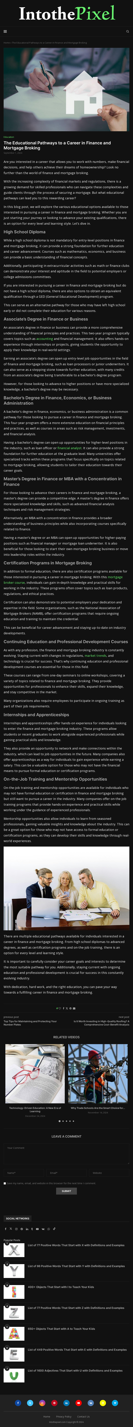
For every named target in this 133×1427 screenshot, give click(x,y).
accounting (44, 339)
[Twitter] (11, 1229)
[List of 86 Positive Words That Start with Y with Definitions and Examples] (14, 1271)
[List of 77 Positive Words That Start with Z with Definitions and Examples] (14, 1313)
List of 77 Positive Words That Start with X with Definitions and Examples (76, 1245)
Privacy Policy (63, 1416)
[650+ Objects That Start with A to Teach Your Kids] (14, 1334)
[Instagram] (16, 1229)
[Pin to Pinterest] (70, 1008)
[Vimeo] (115, 1403)
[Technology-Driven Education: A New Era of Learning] (35, 1073)
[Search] (127, 31)
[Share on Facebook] (63, 1008)
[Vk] (43, 1229)
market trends (95, 655)
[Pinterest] (22, 1229)
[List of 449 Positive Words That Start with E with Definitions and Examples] (14, 1355)
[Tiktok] (54, 1229)
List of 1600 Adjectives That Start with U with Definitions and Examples (75, 1370)
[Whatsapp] (49, 1229)
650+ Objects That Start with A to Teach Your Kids (61, 1328)
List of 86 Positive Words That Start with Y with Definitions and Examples (76, 1266)
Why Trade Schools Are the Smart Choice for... (98, 1107)
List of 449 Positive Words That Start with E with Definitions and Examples (77, 1349)
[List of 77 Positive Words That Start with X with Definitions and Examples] (14, 1250)
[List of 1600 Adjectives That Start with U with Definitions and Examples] (14, 1375)
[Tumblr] (32, 1229)
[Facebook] (6, 1229)
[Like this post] (60, 1008)
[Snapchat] (103, 1403)
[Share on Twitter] (67, 1008)
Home (7, 42)
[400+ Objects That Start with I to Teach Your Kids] (14, 1292)
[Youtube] (38, 1229)
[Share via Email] (74, 1008)
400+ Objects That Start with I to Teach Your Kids (61, 1287)
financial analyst (69, 448)
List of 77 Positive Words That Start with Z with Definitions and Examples (76, 1308)
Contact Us (83, 1416)
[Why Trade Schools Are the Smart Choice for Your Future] (98, 1073)
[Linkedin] (27, 1229)
